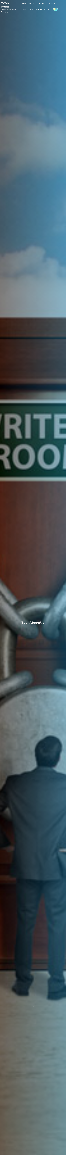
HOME (24, 3)
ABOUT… (32, 3)
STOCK (24, 9)
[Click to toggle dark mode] (55, 9)
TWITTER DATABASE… (36, 9)
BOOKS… (42, 3)
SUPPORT (52, 3)
